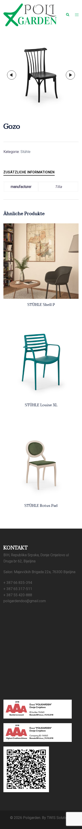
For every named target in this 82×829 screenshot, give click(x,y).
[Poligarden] (30, 14)
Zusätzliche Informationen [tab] (29, 172)
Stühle (25, 152)
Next (70, 75)
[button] (67, 15)
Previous (11, 75)
